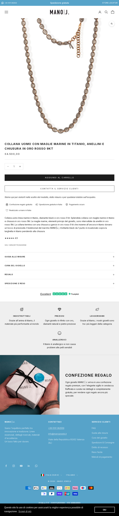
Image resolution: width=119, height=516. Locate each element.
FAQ (94, 428)
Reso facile (97, 452)
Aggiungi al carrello (59, 177)
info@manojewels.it (57, 434)
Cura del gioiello (99, 437)
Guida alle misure (100, 433)
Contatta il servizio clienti (59, 188)
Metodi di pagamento (102, 457)
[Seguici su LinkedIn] (28, 465)
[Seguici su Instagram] (13, 465)
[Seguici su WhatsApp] (36, 465)
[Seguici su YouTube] (21, 465)
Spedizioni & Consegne (103, 442)
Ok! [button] (104, 510)
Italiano (70, 475)
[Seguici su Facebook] (6, 465)
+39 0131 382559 (56, 428)
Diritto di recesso (100, 447)
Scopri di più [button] (24, 511)
